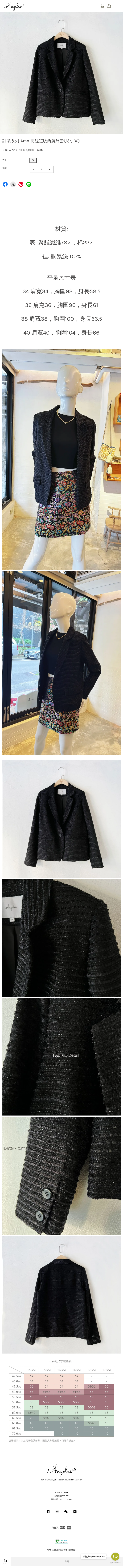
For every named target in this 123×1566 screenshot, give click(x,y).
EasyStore (78, 1480)
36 (33, 160)
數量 (4, 167)
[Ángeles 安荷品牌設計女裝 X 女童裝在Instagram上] (57, 1513)
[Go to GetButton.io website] (115, 1563)
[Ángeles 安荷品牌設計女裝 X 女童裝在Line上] (75, 1513)
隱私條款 (72, 1550)
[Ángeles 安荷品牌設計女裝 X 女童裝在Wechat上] (66, 1513)
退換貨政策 (62, 1550)
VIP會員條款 (52, 1550)
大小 (4, 160)
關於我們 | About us (61, 1496)
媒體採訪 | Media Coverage (61, 1499)
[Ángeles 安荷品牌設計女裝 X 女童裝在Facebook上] (48, 1513)
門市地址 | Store (61, 1492)
